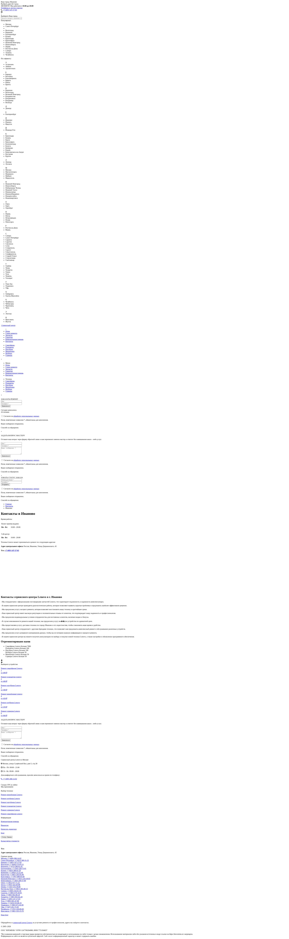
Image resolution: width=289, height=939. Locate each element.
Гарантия (9, 337)
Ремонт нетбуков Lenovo (10, 798)
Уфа (3, 907)
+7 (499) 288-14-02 (9, 779)
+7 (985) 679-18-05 (15, 893)
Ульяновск (5, 905)
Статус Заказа (7, 837)
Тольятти (4, 897)
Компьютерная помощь (14, 339)
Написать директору (9, 829)
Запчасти (8, 335)
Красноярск (5, 877)
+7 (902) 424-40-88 (13, 885)
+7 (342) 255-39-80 (13, 887)
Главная (8, 504)
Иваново (4, 845)
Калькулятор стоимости (10, 841)
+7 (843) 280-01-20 (14, 870)
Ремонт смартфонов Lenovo (11, 814)
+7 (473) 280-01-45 (15, 866)
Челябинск (5, 909)
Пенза (3, 885)
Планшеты (9, 347)
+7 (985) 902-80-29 (13, 895)
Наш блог (4, 915)
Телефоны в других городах (11, 8)
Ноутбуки (9, 349)
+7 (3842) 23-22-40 (16, 873)
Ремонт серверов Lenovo (10, 810)
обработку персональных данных (26, 416)
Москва (4, 858)
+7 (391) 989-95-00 (17, 877)
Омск (3, 883)
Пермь (3, 887)
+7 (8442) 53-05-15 (16, 864)
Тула (3, 901)
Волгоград (5, 864)
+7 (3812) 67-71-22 (13, 883)
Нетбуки (8, 353)
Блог (3, 833)
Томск (3, 899)
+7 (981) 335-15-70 (16, 911)
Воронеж (4, 866)
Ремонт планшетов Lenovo (11, 806)
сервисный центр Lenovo (22, 923)
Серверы (8, 355)
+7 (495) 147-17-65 (10, 10)
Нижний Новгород (8, 879)
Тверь (3, 895)
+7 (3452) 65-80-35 (14, 903)
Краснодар (5, 875)
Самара (4, 891)
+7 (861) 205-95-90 (17, 875)
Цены (7, 331)
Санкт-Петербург (8, 860)
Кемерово (5, 873)
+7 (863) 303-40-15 (21, 889)
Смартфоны (10, 345)
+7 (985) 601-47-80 (12, 901)
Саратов (4, 893)
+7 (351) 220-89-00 (17, 909)
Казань (4, 870)
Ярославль (5, 911)
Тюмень (4, 903)
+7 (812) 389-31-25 (22, 860)
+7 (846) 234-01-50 (14, 891)
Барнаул (4, 862)
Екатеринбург (6, 868)
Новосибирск (6, 881)
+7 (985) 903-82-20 (15, 897)
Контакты (9, 341)
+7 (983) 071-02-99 (16, 905)
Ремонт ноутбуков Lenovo (11, 802)
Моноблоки (9, 351)
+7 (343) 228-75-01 (19, 868)
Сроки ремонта (11, 333)
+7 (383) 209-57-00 (19, 881)
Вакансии (4, 825)
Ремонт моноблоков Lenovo (11, 795)
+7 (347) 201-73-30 (12, 907)
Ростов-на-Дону (7, 889)
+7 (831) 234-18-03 (23, 879)
